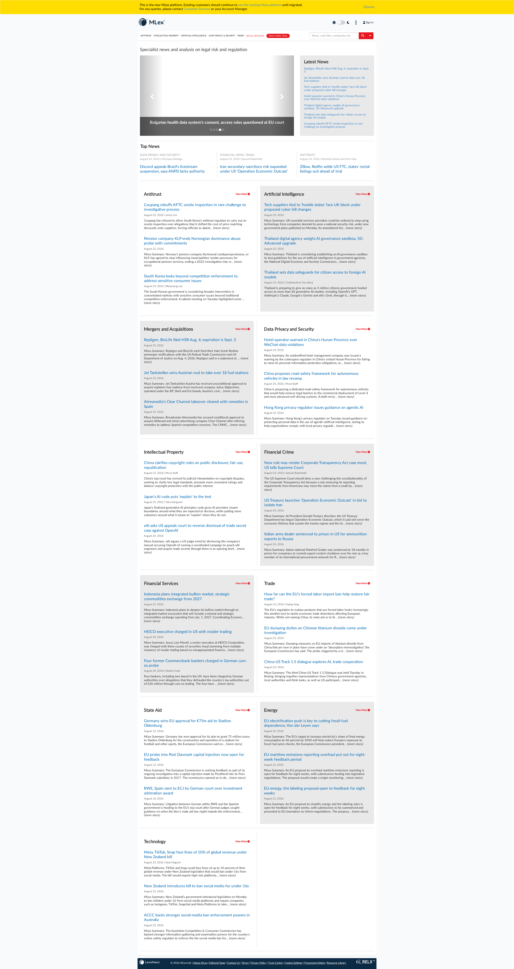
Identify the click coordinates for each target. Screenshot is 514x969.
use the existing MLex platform (259, 5)
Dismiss (369, 7)
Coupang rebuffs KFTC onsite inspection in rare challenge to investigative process (333, 125)
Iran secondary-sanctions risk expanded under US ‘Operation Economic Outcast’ (254, 169)
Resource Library (336, 963)
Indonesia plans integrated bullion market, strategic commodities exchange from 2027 (187, 596)
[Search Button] (363, 35)
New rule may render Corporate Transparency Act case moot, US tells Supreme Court (315, 465)
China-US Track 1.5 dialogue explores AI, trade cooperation (313, 662)
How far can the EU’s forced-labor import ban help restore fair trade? (316, 596)
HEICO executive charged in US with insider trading (188, 632)
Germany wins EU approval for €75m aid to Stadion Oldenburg (187, 723)
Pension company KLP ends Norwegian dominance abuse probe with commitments (192, 241)
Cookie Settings (294, 963)
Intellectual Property (166, 36)
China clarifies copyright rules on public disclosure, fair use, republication (193, 465)
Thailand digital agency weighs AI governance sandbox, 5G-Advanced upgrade (332, 107)
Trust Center (275, 963)
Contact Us (233, 963)
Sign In (369, 22)
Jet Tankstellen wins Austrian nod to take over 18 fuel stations (196, 373)
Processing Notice (314, 963)
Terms (245, 963)
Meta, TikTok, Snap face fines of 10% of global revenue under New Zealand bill (195, 854)
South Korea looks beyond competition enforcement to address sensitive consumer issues (191, 278)
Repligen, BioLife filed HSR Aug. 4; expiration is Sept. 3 (190, 340)
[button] (151, 95)
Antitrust (146, 36)
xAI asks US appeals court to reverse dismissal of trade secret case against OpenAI (195, 528)
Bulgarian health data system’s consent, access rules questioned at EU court (217, 123)
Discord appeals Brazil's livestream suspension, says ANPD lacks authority (172, 169)
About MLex (200, 963)
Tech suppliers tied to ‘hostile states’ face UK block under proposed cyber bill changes (335, 88)
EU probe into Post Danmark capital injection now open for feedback (194, 757)
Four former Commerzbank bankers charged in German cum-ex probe (195, 663)
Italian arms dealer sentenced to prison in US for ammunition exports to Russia (315, 536)
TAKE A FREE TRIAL (278, 36)
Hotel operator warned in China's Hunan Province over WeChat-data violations (335, 98)
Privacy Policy (258, 963)
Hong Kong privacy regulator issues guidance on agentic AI (313, 408)
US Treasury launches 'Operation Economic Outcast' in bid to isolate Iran (315, 503)
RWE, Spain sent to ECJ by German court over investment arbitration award (193, 791)
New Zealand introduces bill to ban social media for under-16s (196, 886)
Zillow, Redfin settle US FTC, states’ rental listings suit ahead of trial (334, 169)
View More (242, 194)
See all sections (255, 36)
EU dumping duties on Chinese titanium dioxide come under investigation (315, 630)
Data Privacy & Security (222, 36)
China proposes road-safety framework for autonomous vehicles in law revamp (311, 376)
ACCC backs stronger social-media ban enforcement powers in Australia (197, 917)
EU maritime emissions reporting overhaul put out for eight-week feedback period (315, 757)
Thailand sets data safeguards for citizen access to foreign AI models (315, 275)
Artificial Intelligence (193, 36)
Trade (240, 36)
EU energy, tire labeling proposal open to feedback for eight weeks (314, 791)
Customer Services (197, 9)
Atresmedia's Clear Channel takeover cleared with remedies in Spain (196, 404)
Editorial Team (217, 963)
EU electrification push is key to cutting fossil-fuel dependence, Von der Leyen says (306, 723)
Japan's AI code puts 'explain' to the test (177, 497)
